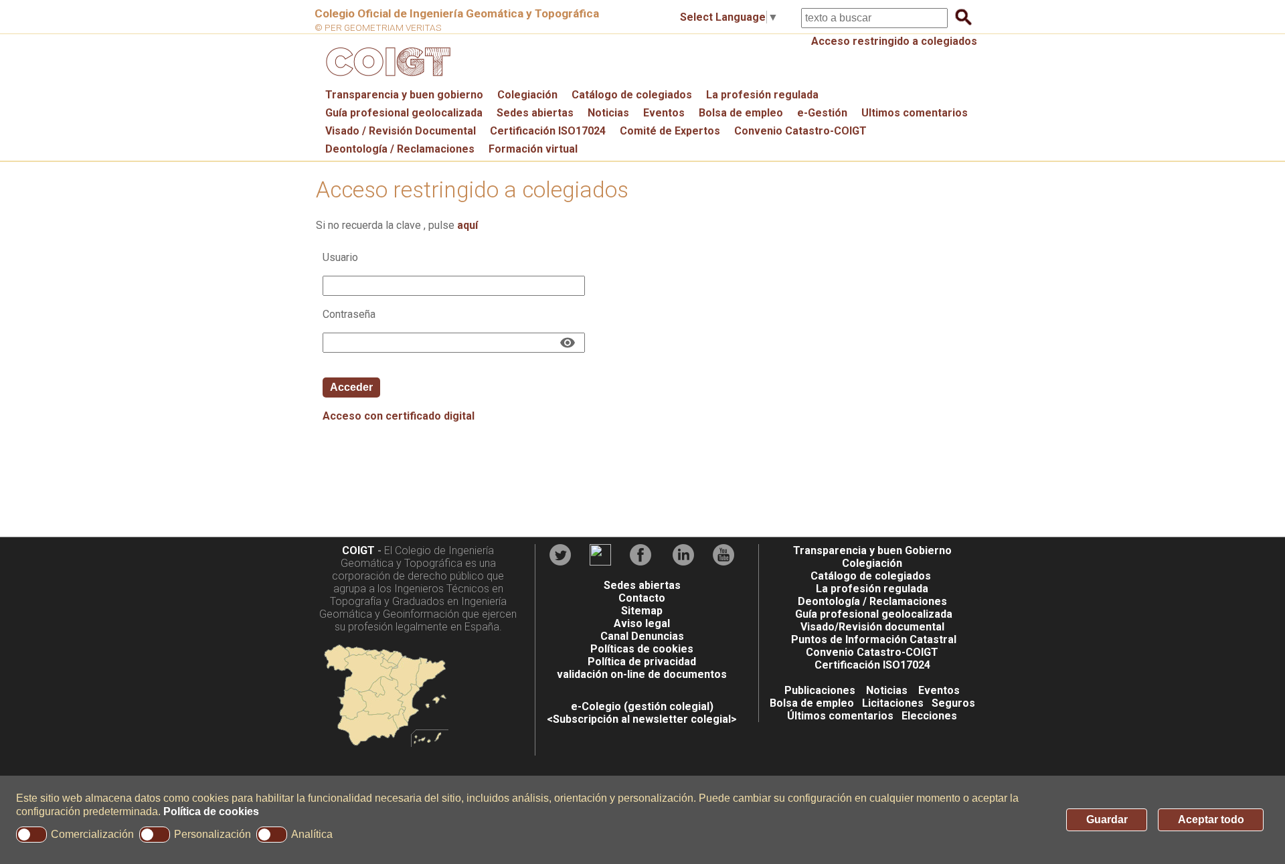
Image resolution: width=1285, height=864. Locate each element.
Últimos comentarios (840, 715)
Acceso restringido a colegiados (894, 41)
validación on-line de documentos (642, 674)
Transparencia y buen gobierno (404, 94)
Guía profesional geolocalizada (404, 112)
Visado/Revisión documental (872, 626)
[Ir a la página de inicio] (386, 79)
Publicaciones (819, 690)
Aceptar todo (1211, 819)
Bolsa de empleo (741, 112)
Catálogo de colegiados (632, 94)
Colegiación (527, 94)
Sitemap (642, 610)
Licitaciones (893, 703)
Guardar (1107, 819)
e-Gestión (822, 112)
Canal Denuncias (642, 636)
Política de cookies (211, 811)
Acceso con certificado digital (399, 416)
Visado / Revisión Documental (400, 130)
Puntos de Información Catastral (873, 639)
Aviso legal (642, 623)
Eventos (664, 112)
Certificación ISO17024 (548, 130)
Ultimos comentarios (914, 112)
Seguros (953, 703)
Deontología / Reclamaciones (400, 149)
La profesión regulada (762, 94)
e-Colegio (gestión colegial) (642, 706)
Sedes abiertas (535, 112)
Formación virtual (533, 149)
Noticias (608, 112)
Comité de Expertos (670, 130)
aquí (467, 225)
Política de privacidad (642, 661)
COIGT (358, 550)
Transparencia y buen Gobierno (872, 550)
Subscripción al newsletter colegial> (645, 719)
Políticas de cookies (641, 648)
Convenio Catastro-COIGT (800, 130)
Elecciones (929, 715)
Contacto (641, 598)
